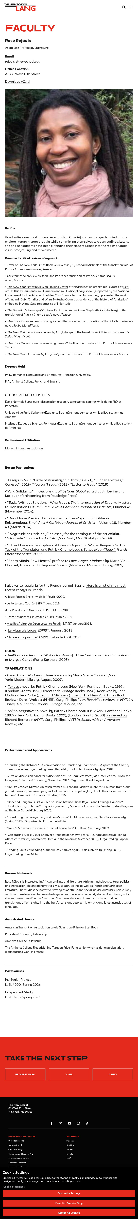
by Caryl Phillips (62, 332)
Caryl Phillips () (62, 719)
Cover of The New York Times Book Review (35, 264)
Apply (113, 1074)
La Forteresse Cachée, (21, 603)
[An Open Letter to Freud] (44, 623)
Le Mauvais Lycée (22, 630)
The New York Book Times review (29, 332)
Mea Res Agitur (17, 623)
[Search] (124, 7)
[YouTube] (69, 1123)
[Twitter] (61, 1123)
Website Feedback (16, 1141)
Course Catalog (15, 1149)
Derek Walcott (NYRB (36, 699)
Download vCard (17, 81)
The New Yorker (17, 275)
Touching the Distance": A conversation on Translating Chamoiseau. (53, 765)
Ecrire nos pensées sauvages (25, 616)
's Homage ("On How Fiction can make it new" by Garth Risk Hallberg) (62, 310)
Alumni (69, 1149)
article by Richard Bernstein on (60, 321)
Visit (68, 1074)
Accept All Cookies (69, 1212)
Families (70, 1145)
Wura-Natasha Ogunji (59, 299)
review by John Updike (43, 275)
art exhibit (111, 534)
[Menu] (131, 7)
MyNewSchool (15, 1145)
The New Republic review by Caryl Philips (34, 354)
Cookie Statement (14, 1186)
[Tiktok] (87, 1123)
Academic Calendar (17, 1162)
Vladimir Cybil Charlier (23, 299)
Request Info (25, 1074)
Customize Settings (69, 1193)
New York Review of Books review (30, 343)
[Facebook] (52, 1123)
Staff (68, 1158)
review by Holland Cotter (37, 286)
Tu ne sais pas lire (23, 637)
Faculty (69, 1154)
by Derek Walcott (64, 343)
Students (70, 1141)
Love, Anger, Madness (24, 675)
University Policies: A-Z (18, 1158)
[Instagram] (78, 1123)
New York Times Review (23, 321)
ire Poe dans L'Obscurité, (25, 610)
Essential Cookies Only (69, 1203)
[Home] (19, 7)
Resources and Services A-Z (20, 1154)
